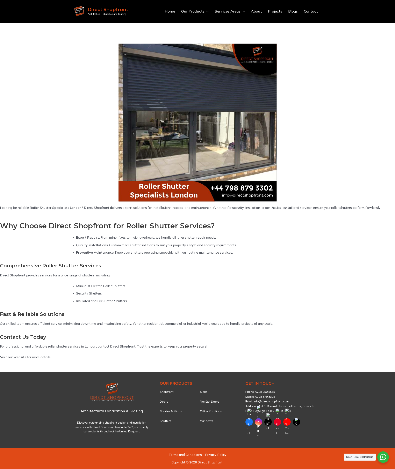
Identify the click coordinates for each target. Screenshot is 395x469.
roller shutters (341, 208)
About (256, 11)
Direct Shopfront (108, 9)
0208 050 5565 (265, 392)
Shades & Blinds (171, 411)
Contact (311, 11)
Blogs (293, 11)
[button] (206, 11)
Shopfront (166, 392)
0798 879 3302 (265, 397)
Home (170, 11)
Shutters (165, 421)
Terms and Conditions (185, 455)
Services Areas (227, 11)
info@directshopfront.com (271, 401)
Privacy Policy (216, 455)
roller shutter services (64, 346)
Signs (203, 392)
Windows (206, 421)
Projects (275, 11)
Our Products (192, 11)
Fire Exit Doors (209, 401)
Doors (164, 401)
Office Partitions (211, 411)
